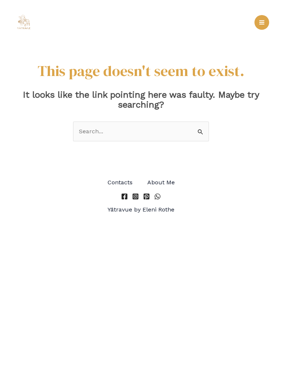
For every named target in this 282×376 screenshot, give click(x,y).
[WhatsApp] (157, 196)
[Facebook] (124, 196)
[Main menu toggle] (261, 22)
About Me (161, 182)
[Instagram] (135, 196)
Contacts (120, 182)
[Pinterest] (146, 196)
